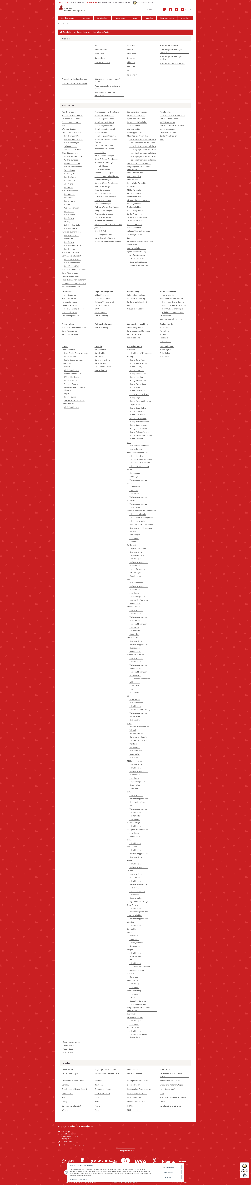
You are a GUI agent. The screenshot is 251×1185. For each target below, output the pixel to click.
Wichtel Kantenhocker (73, 156)
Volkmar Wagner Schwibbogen (107, 207)
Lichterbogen (135, 473)
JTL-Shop (183, 1182)
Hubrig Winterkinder (138, 380)
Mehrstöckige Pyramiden (137, 136)
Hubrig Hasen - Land (138, 418)
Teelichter (164, 338)
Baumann (131, 349)
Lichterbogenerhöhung (104, 234)
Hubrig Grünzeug (137, 370)
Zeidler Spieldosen (69, 312)
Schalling (65, 1085)
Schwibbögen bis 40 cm (104, 115)
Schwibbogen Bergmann (170, 45)
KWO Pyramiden (134, 176)
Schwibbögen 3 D (102, 132)
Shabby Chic (69, 221)
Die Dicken (68, 197)
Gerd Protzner (133, 905)
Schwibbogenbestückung (140, 709)
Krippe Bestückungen (138, 1001)
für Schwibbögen (102, 353)
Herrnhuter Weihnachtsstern (171, 298)
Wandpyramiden (134, 129)
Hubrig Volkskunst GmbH (137, 1080)
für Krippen (99, 356)
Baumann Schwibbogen (104, 155)
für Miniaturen (100, 363)
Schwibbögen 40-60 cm (104, 119)
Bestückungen (135, 572)
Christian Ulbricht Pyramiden (139, 163)
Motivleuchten (135, 956)
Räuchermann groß (72, 143)
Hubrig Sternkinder (137, 391)
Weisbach (131, 922)
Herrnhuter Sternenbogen (172, 309)
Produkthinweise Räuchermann (75, 79)
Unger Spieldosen (69, 305)
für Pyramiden (100, 349)
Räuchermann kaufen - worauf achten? (107, 80)
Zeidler (130, 870)
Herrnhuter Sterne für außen (174, 305)
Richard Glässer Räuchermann (74, 269)
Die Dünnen (69, 211)
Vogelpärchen (135, 404)
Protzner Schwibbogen (104, 221)
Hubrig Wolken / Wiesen (140, 432)
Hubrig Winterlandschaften (141, 435)
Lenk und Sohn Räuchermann (74, 283)
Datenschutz (100, 58)
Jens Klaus (131, 1014)
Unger (129, 483)
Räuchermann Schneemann (141, 528)
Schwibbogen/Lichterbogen (138, 331)
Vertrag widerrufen (125, 1151)
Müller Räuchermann (70, 252)
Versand (94, 1182)
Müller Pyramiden (134, 190)
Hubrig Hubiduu (136, 377)
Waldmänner (69, 170)
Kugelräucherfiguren (72, 259)
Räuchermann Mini (72, 136)
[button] (170, 9)
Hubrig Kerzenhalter (138, 408)
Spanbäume (132, 245)
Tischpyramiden (133, 125)
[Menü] (248, 1163)
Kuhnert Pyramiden (135, 173)
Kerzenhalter (165, 331)
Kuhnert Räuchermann (71, 232)
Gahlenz (130, 973)
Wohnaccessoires (134, 334)
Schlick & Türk (100, 231)
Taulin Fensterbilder (70, 334)
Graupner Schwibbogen (104, 162)
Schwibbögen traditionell (105, 129)
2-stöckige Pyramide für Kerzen (142, 143)
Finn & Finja (134, 692)
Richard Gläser (101, 312)
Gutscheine (131, 58)
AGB (96, 45)
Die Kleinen (69, 218)
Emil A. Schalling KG (70, 1074)
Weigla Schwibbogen (103, 210)
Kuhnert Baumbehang (136, 295)
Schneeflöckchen (136, 456)
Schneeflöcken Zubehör (139, 466)
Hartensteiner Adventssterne (139, 1089)
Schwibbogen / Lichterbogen (141, 353)
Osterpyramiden (68, 349)
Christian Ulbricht (71, 370)
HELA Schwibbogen (102, 169)
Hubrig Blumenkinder (138, 363)
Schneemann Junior (138, 521)
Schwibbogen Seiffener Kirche (172, 63)
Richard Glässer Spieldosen (73, 309)
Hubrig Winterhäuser (138, 384)
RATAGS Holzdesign (135, 1017)
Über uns (131, 45)
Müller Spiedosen (69, 295)
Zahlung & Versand (102, 62)
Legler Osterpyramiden (73, 360)
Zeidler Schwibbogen (103, 217)
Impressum (99, 54)
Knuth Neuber (103, 166)
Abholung (131, 62)
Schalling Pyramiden (135, 210)
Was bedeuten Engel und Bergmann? (105, 94)
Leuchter (133, 531)
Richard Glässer (70, 380)
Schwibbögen (135, 559)
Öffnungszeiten (66, 1139)
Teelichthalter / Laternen (140, 966)
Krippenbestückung (138, 258)
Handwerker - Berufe (138, 737)
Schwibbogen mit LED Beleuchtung (138, 1035)
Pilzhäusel (68, 187)
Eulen (132, 689)
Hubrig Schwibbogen (138, 428)
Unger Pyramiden (134, 224)
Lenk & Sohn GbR (134, 1097)
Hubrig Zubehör (136, 439)
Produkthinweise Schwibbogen (74, 83)
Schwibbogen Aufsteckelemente (108, 241)
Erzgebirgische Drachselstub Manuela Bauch (139, 168)
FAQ (129, 70)
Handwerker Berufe (72, 163)
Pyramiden (134, 538)
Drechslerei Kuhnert (103, 298)
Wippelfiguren (165, 349)
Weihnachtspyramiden (139, 497)
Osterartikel (134, 634)
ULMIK (129, 1106)
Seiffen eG (131, 545)
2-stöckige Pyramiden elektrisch (143, 139)
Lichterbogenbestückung (105, 238)
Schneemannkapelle (138, 514)
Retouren (131, 66)
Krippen (133, 997)
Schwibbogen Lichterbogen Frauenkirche (171, 50)
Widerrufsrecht (101, 49)
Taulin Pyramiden (134, 221)
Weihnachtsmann (71, 208)
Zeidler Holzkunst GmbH (74, 400)
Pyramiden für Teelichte (137, 122)
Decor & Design (133, 1085)
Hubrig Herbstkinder (138, 373)
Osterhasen (66, 363)
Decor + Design (133, 822)
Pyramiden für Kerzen (136, 119)
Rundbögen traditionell (104, 145)
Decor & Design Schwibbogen (107, 159)
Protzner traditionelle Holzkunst (173, 1097)
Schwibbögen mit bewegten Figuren (106, 140)
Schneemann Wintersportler (141, 517)
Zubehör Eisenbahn (72, 225)
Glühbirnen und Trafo (103, 367)
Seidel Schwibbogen (103, 190)
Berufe (64, 125)
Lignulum (131, 186)
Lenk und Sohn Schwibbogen (106, 176)
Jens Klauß (99, 227)
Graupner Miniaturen (136, 309)
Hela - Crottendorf (167, 1089)
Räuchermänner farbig (71, 122)
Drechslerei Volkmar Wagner (171, 1085)
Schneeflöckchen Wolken (140, 463)
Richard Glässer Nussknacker (172, 125)
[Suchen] (164, 9)
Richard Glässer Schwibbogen (107, 183)
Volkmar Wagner (71, 384)
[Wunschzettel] (176, 9)
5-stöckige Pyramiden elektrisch (143, 160)
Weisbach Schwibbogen (104, 214)
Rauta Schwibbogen (103, 186)
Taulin (129, 805)
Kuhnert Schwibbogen (104, 173)
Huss (129, 442)
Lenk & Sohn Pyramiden (137, 183)
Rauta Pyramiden (134, 197)
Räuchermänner (136, 552)
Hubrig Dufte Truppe (138, 360)
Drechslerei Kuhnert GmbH (73, 1080)
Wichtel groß (69, 173)
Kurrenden (164, 334)
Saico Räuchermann (70, 273)
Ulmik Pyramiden (134, 227)
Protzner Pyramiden (135, 193)
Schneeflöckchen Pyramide (141, 459)
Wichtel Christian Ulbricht (72, 115)
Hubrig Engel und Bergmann (141, 401)
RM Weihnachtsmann (73, 167)
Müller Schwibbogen (103, 179)
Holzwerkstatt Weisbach (137, 1093)
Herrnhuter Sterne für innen (173, 302)
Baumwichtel (69, 180)
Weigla (130, 949)
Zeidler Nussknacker (168, 136)
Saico (162, 139)
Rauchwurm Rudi (71, 235)
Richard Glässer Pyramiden (138, 200)
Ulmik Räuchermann (70, 276)
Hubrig (67, 367)
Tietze (129, 960)
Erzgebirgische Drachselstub (106, 1069)
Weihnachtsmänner (70, 129)
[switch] (244, 1175)
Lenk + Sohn (132, 846)
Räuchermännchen (72, 262)
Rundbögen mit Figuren (104, 149)
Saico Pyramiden (134, 203)
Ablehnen (168, 1177)
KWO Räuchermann (70, 191)
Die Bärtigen (69, 194)
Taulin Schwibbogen (103, 200)
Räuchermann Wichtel (73, 139)
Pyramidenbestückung (136, 251)
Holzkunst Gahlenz (102, 1093)
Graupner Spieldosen (70, 315)
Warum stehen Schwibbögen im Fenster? (108, 87)
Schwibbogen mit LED (104, 125)
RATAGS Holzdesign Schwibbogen (108, 224)
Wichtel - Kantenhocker (139, 726)
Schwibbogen (135, 768)
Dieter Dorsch (67, 1069)
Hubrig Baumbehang (138, 425)
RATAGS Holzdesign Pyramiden (140, 241)
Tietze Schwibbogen (103, 203)
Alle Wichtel (69, 184)
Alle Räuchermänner (72, 149)
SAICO (162, 1101)
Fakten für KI (132, 75)
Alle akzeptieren (168, 1167)
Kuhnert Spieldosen (70, 302)
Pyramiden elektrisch (136, 115)
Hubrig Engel (135, 397)
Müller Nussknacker (168, 129)
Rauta (129, 860)
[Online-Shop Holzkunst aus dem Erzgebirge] (71, 8)
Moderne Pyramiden (135, 327)
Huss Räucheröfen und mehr (74, 280)
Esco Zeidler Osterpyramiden (76, 353)
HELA (129, 840)
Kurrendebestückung (138, 262)
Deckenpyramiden (134, 132)
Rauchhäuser (135, 720)
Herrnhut (98, 1080)
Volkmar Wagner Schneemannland (141, 511)
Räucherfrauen (70, 177)
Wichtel (133, 730)
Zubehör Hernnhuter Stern (173, 312)
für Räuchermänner (103, 360)
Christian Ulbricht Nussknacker (172, 115)
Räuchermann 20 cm (72, 245)
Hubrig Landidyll (136, 367)
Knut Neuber (132, 179)
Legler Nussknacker (168, 132)
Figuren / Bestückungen (139, 600)
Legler (129, 238)
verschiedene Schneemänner (141, 524)
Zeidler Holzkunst (102, 305)
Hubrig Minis (135, 387)
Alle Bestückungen (137, 255)
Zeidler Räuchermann (71, 286)
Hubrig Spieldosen (137, 415)
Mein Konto (132, 54)
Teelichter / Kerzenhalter (140, 679)
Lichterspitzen (100, 152)
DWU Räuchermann (70, 153)
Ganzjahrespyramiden (72, 1042)
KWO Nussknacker (167, 122)
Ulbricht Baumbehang (136, 298)
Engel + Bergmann (137, 569)
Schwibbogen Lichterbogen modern (171, 57)
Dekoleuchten (165, 341)
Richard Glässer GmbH (136, 1101)
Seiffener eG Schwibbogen (105, 197)
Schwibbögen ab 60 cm (104, 122)
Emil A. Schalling (134, 207)
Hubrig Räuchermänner (139, 421)
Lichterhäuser (68, 1045)
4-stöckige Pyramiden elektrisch (143, 153)
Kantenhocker (70, 201)
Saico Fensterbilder (70, 331)
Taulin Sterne (165, 315)
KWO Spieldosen (69, 298)
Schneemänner (70, 146)
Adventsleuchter (166, 327)
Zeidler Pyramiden (134, 234)
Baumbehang (135, 576)
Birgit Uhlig (131, 929)
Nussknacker (135, 565)
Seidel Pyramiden (134, 214)
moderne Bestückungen (139, 265)
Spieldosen (134, 493)
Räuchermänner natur (71, 119)
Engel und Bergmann (138, 624)
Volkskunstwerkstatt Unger (171, 1106)
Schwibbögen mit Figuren (105, 136)
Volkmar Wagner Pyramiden (138, 231)
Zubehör (133, 541)
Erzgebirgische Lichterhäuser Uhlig (76, 1089)
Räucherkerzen (101, 370)
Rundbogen (134, 476)
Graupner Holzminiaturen (137, 829)
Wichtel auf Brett (71, 160)
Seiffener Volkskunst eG (71, 256)
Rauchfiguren (69, 249)
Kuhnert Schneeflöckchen (137, 452)
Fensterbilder (135, 631)
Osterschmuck (68, 404)
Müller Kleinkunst (102, 295)
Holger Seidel (67, 1093)
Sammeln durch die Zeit (139, 394)
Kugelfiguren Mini (71, 266)
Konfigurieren (168, 1172)
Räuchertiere (69, 214)
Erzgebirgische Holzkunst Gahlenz (74, 388)
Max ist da (68, 238)
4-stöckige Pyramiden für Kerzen (143, 156)
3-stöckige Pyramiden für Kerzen (143, 149)
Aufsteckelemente (137, 970)
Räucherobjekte (70, 228)
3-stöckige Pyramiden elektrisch (143, 146)
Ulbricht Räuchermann (71, 132)
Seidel (129, 469)
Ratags (64, 1101)
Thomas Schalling (134, 915)
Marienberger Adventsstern (171, 319)
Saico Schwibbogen (103, 193)
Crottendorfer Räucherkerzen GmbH (172, 1075)
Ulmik (129, 792)
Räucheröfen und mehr (139, 445)
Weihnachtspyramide (138, 480)
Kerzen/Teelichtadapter (136, 248)
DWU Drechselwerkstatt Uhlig (107, 1074)
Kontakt (130, 49)
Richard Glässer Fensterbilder (74, 327)
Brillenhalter (135, 682)
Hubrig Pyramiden (137, 411)
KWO (97, 309)
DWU (129, 723)
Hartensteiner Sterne (168, 295)
